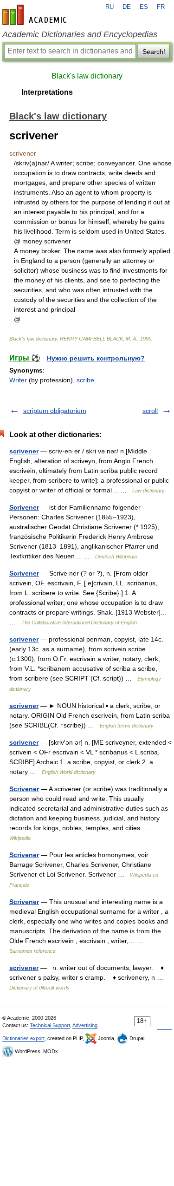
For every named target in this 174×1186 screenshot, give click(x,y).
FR (161, 7)
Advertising (84, 1025)
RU (109, 7)
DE (126, 7)
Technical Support (50, 1025)
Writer (18, 380)
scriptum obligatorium (54, 410)
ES (144, 7)
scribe (85, 380)
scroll (150, 410)
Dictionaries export (23, 1038)
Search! (153, 51)
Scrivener (24, 507)
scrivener (24, 451)
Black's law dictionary (87, 76)
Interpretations (47, 92)
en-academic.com (35, 15)
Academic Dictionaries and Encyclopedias (79, 34)
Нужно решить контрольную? (96, 358)
